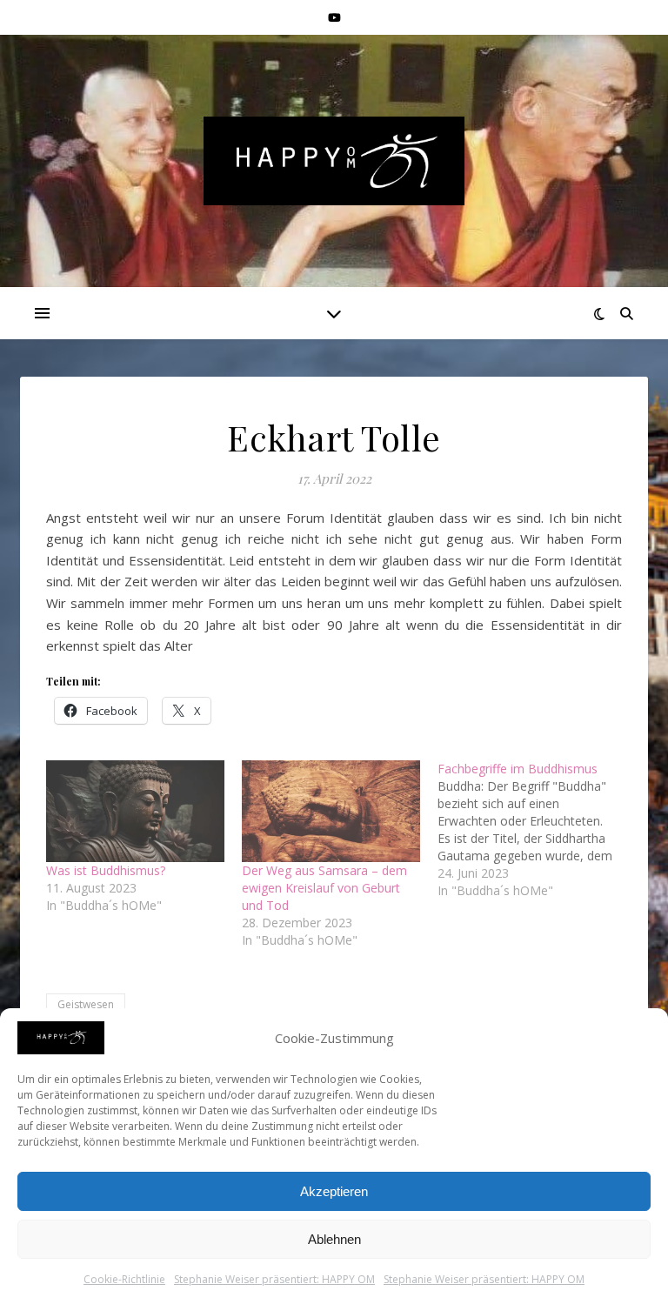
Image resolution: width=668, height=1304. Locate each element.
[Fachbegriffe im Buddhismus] (535, 829)
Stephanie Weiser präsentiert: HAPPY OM (274, 1279)
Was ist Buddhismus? (105, 870)
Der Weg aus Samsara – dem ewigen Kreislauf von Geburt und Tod (324, 887)
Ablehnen (334, 1239)
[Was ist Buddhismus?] (135, 811)
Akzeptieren (334, 1191)
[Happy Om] (334, 161)
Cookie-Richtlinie (124, 1279)
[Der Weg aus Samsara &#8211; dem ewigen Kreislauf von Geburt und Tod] (331, 811)
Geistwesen (85, 1004)
